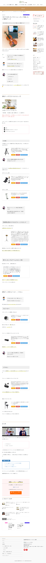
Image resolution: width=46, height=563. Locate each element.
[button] (16, 492)
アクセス (4, 549)
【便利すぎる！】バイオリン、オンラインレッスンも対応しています (10, 503)
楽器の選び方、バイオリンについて (39, 66)
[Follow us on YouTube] (24, 550)
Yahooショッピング (24, 154)
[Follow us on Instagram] (27, 550)
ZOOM (8, 519)
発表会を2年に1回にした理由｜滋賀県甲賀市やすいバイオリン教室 (40, 39)
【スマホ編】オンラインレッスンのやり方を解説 (13, 463)
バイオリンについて (37, 60)
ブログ (3, 542)
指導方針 (39, 63)
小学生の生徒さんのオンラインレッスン (7, 507)
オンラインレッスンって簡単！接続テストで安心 (20, 525)
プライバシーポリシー (5, 555)
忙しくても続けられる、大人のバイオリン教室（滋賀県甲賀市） (40, 44)
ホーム (3, 540)
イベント (39, 57)
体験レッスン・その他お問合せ (6, 553)
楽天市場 (18, 154)
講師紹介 (3, 544)
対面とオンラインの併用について (10, 466)
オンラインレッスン (26, 14)
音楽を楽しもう (36, 69)
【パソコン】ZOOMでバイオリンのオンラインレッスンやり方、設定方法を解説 (10, 513)
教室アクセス (16, 487)
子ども (35, 63)
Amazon (13, 154)
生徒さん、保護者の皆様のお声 (7, 551)
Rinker (14, 152)
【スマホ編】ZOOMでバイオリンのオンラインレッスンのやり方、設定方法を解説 (24, 508)
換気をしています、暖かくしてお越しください (22, 512)
